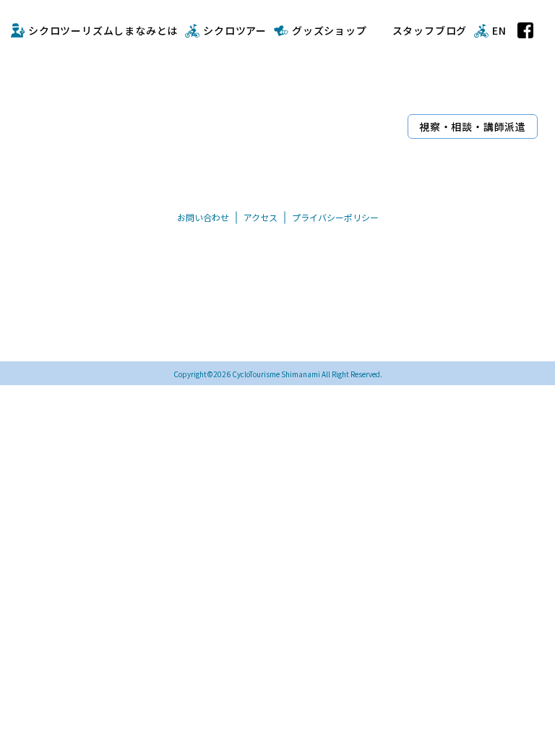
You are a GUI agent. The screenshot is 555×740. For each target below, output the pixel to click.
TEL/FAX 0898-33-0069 (240, 335)
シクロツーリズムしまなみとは (103, 30)
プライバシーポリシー (335, 217)
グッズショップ (329, 30)
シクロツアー (235, 30)
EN (499, 30)
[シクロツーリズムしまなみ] (206, 100)
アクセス (261, 217)
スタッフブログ (430, 30)
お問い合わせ (203, 217)
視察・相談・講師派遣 (472, 126)
